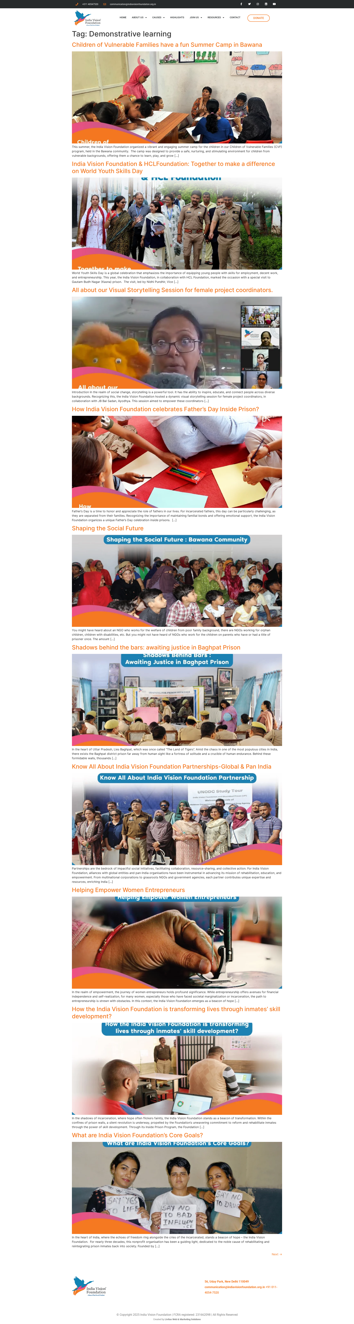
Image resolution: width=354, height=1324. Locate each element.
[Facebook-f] (241, 4)
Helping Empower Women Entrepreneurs (128, 889)
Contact (235, 17)
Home (123, 17)
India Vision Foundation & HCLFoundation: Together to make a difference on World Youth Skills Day (173, 167)
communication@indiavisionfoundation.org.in (235, 1287)
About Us (137, 17)
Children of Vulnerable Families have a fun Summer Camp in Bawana (167, 44)
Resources (214, 17)
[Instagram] (258, 4)
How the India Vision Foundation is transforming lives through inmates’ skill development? (176, 1012)
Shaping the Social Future (108, 528)
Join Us (194, 17)
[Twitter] (249, 4)
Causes (156, 17)
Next (277, 1254)
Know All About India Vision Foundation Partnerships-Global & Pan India (171, 766)
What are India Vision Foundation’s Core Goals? (137, 1135)
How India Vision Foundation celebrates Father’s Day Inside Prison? (165, 409)
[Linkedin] (266, 4)
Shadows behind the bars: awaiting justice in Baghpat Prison (156, 647)
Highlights (177, 17)
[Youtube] (274, 4)
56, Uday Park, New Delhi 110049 (227, 1281)
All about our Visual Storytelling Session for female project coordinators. (172, 290)
